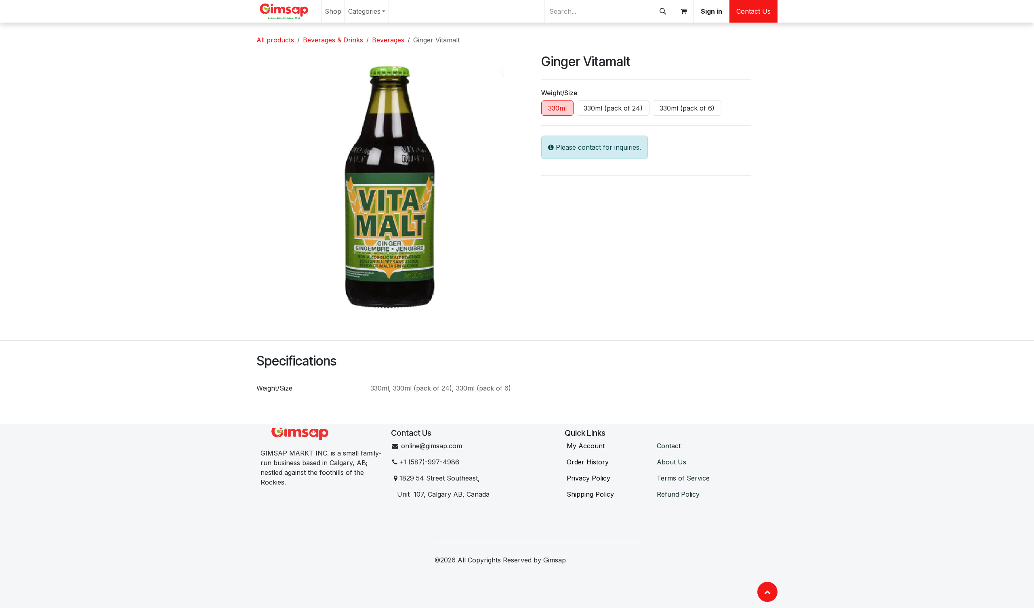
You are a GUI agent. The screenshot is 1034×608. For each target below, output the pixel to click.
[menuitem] (333, 11)
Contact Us (753, 11)
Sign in (711, 11)
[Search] (663, 11)
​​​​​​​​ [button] (767, 592)
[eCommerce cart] (683, 11)
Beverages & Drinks (333, 40)
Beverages (388, 40)
